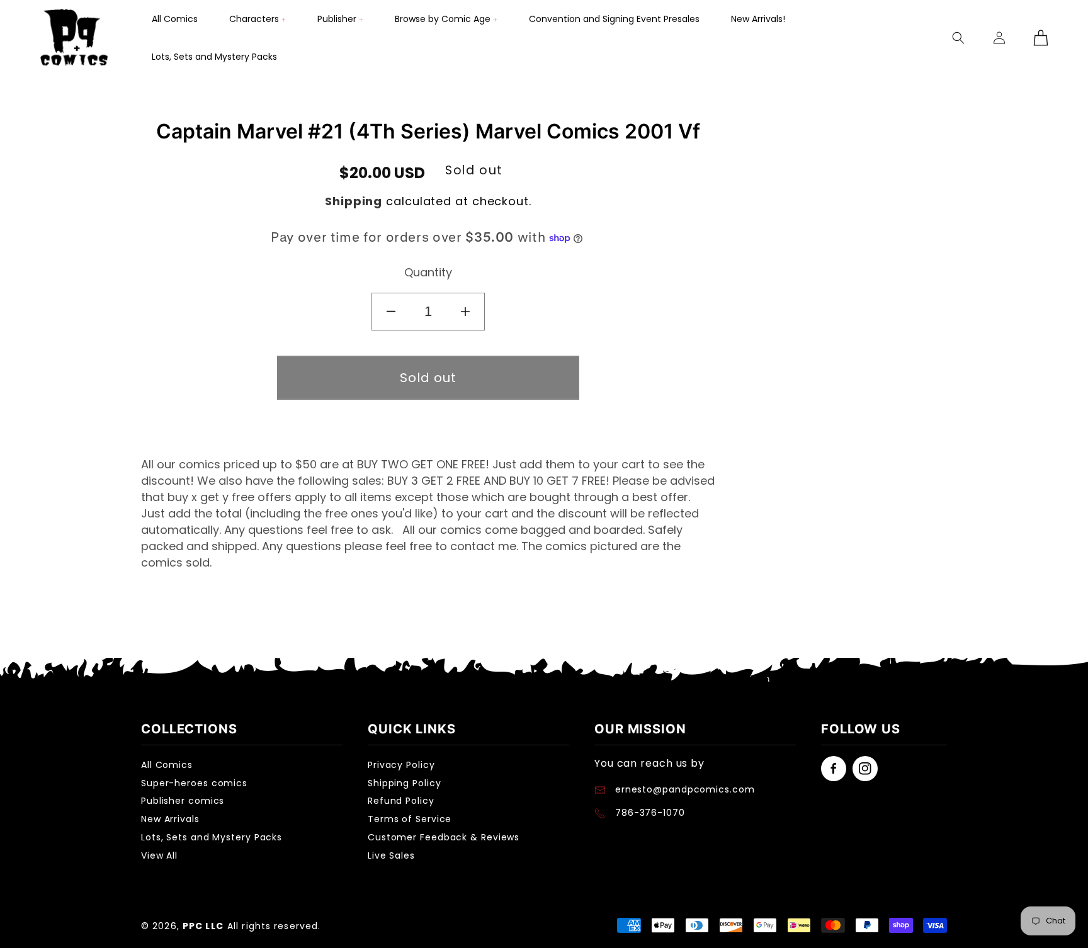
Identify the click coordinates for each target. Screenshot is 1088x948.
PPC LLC (203, 926)
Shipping (353, 201)
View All (159, 855)
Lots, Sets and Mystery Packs (211, 837)
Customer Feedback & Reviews (443, 837)
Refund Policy (401, 800)
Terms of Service (409, 819)
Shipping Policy (404, 783)
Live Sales (391, 855)
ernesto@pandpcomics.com (683, 789)
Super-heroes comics (194, 783)
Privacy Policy (401, 765)
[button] (257, 19)
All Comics (167, 765)
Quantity (428, 272)
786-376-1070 (650, 812)
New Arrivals (170, 819)
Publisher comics (182, 800)
